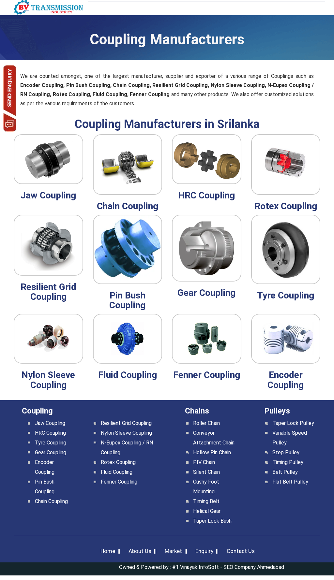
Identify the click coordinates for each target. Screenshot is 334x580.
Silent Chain (206, 472)
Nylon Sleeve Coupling (126, 433)
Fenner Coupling (119, 482)
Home (107, 551)
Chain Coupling (51, 501)
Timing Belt (206, 501)
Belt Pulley (285, 472)
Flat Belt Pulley (290, 482)
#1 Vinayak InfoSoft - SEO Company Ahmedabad (228, 567)
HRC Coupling (50, 433)
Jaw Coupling (50, 423)
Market (173, 551)
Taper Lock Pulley (293, 423)
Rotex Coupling (118, 462)
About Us (140, 551)
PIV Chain (204, 462)
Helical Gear (206, 511)
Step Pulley (285, 452)
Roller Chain (206, 423)
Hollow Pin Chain (212, 452)
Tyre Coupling (50, 443)
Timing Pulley (287, 462)
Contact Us (241, 551)
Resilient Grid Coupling (126, 423)
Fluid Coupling (116, 472)
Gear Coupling (50, 452)
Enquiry (204, 551)
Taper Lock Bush (212, 521)
